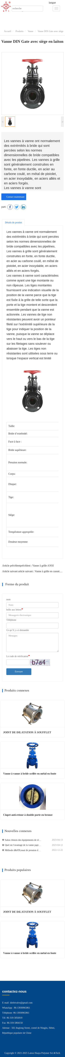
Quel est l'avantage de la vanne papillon (23, 845)
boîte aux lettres (13, 609)
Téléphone (11, 620)
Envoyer (19, 671)
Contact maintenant (14, 197)
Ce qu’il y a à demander (17, 630)
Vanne (30, 31)
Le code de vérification (17, 656)
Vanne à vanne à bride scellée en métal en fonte (29, 773)
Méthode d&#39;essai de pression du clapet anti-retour (23, 850)
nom (8, 599)
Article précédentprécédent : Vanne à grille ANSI (28, 565)
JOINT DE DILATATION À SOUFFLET (27, 732)
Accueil (7, 31)
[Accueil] (8, 7)
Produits (19, 31)
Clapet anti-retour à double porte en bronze (27, 814)
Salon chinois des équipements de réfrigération (23, 840)
